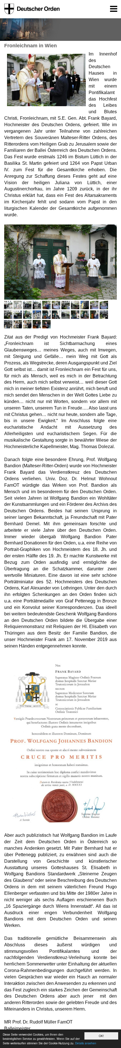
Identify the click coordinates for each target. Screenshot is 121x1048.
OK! (101, 1036)
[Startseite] (31, 9)
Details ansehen (85, 1043)
